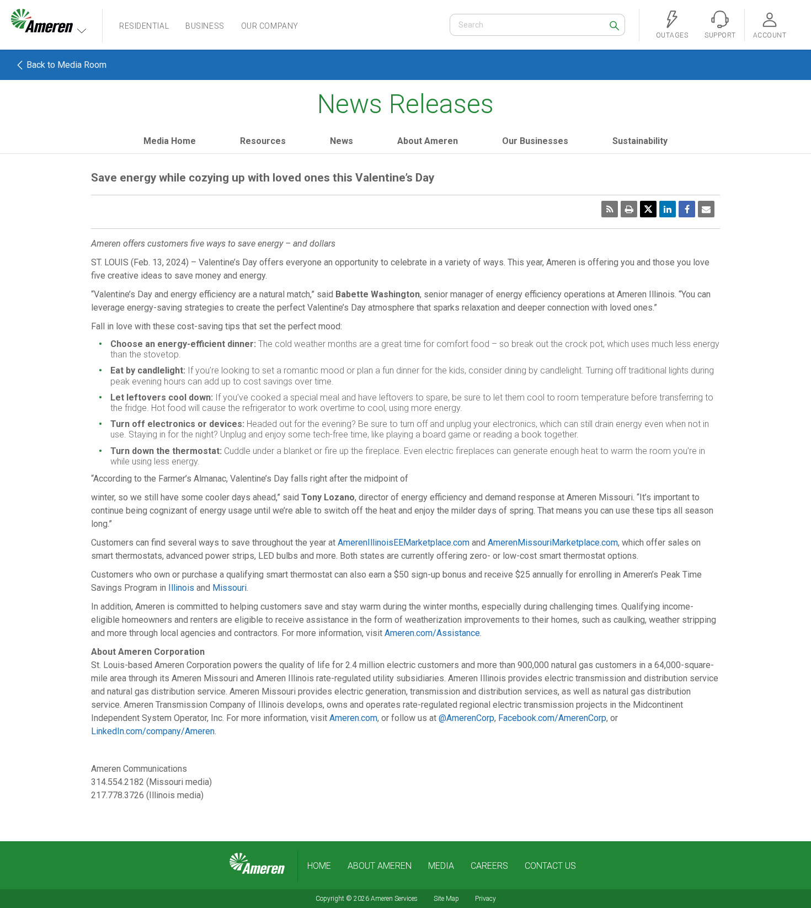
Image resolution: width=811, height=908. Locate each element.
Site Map (446, 898)
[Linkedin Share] (667, 209)
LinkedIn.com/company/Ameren (153, 731)
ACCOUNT (769, 35)
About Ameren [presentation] (427, 141)
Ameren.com (353, 718)
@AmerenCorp (466, 718)
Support (720, 35)
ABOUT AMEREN (380, 866)
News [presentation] (341, 141)
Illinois (181, 588)
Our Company (269, 26)
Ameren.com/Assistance (432, 633)
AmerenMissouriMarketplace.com (553, 542)
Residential (144, 26)
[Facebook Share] (687, 209)
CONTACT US (550, 866)
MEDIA (441, 866)
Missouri (229, 588)
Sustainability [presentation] (640, 141)
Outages (672, 35)
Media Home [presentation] (169, 141)
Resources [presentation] (263, 141)
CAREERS (489, 866)
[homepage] (257, 864)
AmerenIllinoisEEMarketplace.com (403, 542)
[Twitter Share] (648, 209)
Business (204, 26)
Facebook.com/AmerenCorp (552, 718)
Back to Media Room (65, 65)
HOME (319, 866)
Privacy (485, 898)
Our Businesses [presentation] (535, 141)
